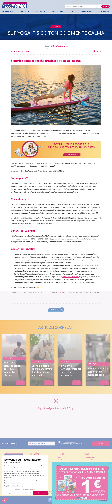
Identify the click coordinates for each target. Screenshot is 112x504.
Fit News (27, 51)
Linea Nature (61, 460)
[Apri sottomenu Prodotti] (28, 11)
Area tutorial (57, 11)
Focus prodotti (89, 460)
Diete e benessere (90, 457)
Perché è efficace (8, 11)
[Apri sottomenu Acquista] (110, 11)
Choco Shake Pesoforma (70, 277)
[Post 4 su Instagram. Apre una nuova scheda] (56, 422)
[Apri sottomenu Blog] (73, 11)
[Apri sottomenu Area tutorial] (62, 11)
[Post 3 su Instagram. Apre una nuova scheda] (40, 422)
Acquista (106, 11)
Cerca (106, 6)
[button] (56, 309)
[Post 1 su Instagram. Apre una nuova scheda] (8, 422)
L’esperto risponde (87, 11)
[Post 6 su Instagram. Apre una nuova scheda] (88, 422)
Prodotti (25, 11)
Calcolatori (40, 11)
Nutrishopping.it (63, 292)
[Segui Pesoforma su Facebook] (50, 500)
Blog (71, 11)
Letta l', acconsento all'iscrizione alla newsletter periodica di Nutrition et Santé (71, 443)
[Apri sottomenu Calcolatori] (45, 11)
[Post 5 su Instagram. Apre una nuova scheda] (72, 422)
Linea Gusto (61, 457)
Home (13, 51)
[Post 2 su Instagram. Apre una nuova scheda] (24, 422)
